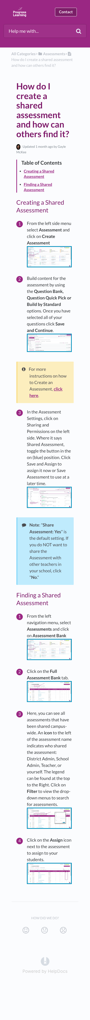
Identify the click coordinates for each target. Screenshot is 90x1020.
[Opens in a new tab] (45, 961)
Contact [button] (66, 12)
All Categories (23, 54)
